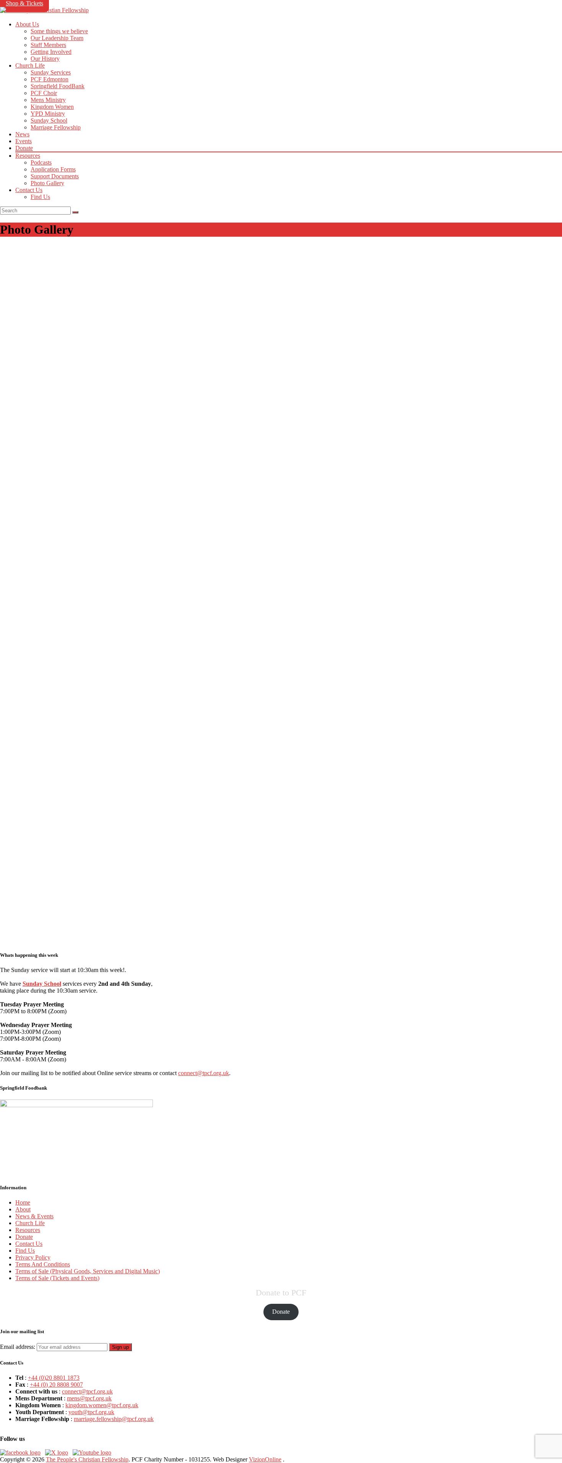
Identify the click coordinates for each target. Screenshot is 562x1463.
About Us (27, 24)
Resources (27, 155)
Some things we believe (59, 31)
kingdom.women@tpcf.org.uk (101, 1405)
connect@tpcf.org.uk (203, 1073)
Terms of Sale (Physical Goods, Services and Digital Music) (87, 1271)
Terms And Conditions (42, 1264)
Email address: (18, 1347)
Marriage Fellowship (56, 127)
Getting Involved (51, 51)
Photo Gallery (47, 183)
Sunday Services (51, 72)
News (22, 134)
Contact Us (28, 190)
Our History (45, 58)
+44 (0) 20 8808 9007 (56, 1384)
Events (23, 141)
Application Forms (53, 169)
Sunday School (49, 120)
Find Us (40, 197)
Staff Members (48, 45)
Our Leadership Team (57, 38)
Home (22, 1202)
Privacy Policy (32, 1257)
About (23, 1209)
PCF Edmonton (49, 79)
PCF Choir (44, 93)
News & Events (34, 1216)
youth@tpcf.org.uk (91, 1412)
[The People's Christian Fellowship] (44, 10)
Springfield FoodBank (57, 86)
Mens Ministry (48, 100)
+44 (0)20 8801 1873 (54, 1377)
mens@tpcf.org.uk (89, 1398)
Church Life (30, 65)
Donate (24, 148)
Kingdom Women (52, 106)
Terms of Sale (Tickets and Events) (57, 1278)
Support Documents (55, 176)
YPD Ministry (48, 113)
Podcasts (41, 162)
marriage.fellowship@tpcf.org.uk (114, 1419)
